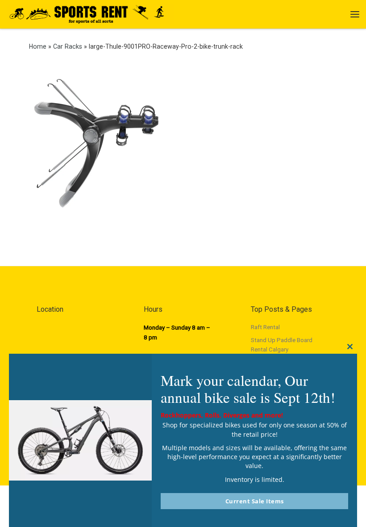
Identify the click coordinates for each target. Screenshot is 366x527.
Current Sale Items (254, 501)
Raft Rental (265, 327)
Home (37, 46)
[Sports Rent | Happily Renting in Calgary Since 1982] (90, 13)
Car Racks (67, 46)
